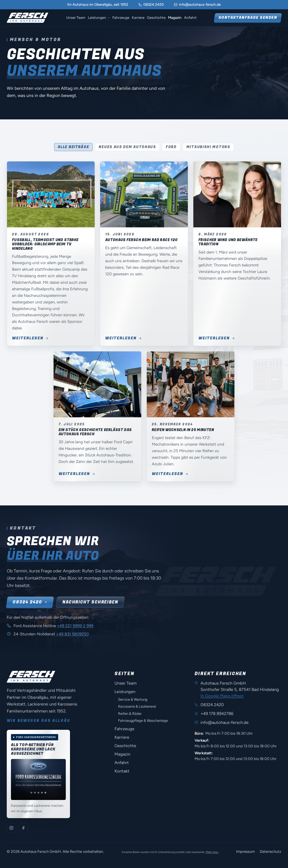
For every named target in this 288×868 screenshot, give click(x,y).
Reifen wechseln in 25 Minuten (183, 430)
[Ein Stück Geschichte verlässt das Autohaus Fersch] (97, 384)
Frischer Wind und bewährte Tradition (228, 242)
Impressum (245, 851)
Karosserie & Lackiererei (137, 706)
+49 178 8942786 (217, 713)
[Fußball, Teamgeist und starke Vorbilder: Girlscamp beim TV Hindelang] (51, 194)
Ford (171, 147)
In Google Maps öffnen (222, 695)
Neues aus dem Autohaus (127, 147)
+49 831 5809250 (72, 634)
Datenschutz (270, 851)
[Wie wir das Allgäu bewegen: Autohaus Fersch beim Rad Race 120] (144, 194)
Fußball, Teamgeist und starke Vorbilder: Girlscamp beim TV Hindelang (45, 244)
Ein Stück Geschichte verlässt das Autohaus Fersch (95, 432)
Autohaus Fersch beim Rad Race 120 (141, 240)
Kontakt (121, 771)
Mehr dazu (212, 852)
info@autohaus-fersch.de (200, 4)
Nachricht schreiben (90, 602)
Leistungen (97, 17)
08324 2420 (153, 4)
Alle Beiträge (73, 147)
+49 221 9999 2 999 (75, 625)
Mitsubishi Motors (208, 147)
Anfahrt (190, 17)
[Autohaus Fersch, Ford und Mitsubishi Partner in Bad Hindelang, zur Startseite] (27, 18)
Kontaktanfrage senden (248, 17)
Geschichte (156, 17)
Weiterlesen (27, 338)
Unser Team (75, 17)
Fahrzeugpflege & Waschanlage (143, 720)
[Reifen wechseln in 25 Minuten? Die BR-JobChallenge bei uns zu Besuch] (190, 384)
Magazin (175, 17)
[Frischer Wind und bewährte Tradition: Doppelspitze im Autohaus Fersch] (237, 194)
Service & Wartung (132, 699)
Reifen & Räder (130, 713)
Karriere (138, 17)
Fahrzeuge (120, 17)
